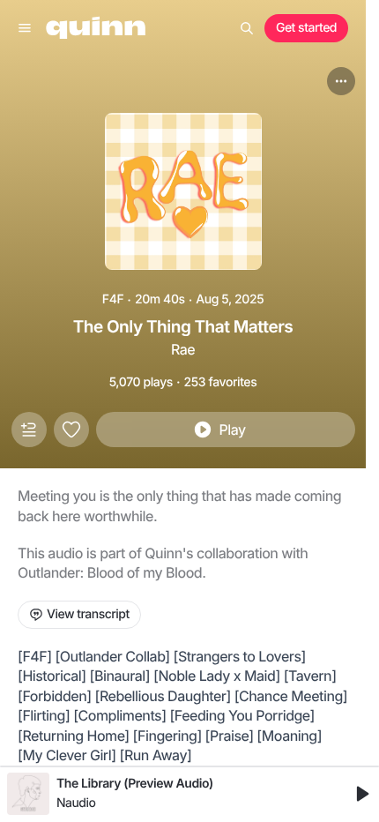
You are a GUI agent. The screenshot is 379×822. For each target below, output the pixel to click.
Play (232, 429)
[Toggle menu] (25, 28)
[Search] (247, 28)
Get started (306, 27)
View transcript (88, 614)
